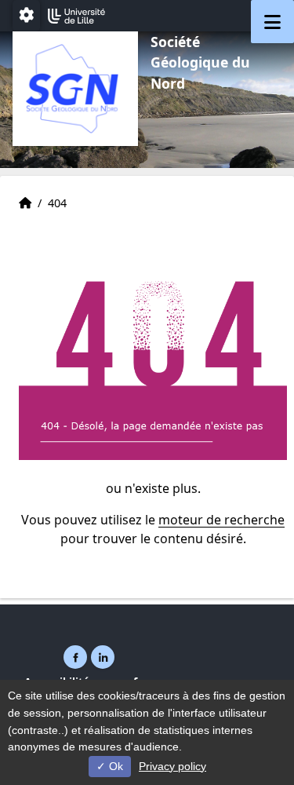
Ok (114, 766)
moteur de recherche (221, 519)
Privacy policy (172, 766)
